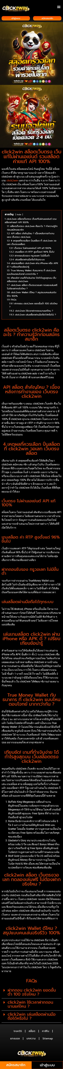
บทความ (31, 1038)
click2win (12, 181)
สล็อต (32, 1031)
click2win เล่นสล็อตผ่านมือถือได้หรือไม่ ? (32, 1016)
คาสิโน (45, 1031)
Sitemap (47, 1038)
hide (19, 214)
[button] (58, 6)
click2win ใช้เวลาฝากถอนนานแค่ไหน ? (30, 1004)
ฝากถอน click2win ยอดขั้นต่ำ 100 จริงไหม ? (32, 992)
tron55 (18, 1031)
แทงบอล (15, 1038)
